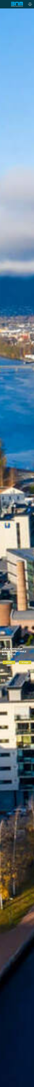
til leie (9, 662)
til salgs (25, 662)
